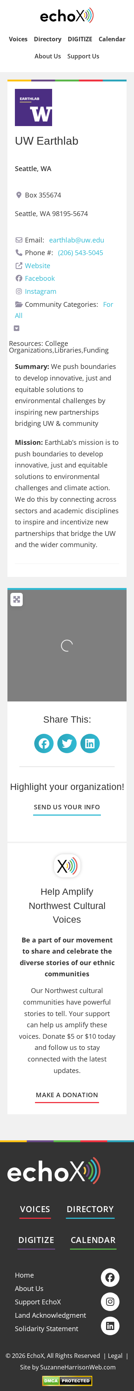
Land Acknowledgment (50, 1315)
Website (37, 265)
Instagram (41, 291)
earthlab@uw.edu (76, 239)
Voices (18, 39)
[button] (44, 743)
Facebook (40, 278)
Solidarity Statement (46, 1328)
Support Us (83, 56)
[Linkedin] (110, 1326)
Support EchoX (38, 1301)
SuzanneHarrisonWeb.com (78, 1367)
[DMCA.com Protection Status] (67, 1383)
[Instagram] (110, 1301)
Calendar (112, 39)
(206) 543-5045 (80, 252)
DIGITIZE (80, 39)
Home (24, 1274)
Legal (115, 1356)
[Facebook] (110, 1277)
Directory (47, 39)
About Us (48, 56)
